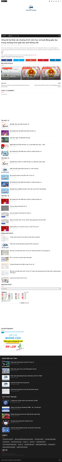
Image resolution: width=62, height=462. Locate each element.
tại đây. (35, 55)
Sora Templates (17, 460)
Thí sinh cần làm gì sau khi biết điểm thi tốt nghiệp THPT (10, 75)
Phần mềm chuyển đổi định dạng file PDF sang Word (24, 244)
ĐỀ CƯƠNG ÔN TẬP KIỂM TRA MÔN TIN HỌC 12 (23, 131)
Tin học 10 (32, 442)
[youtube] (56, 1)
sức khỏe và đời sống (50, 439)
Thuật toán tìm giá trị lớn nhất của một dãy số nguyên (25, 237)
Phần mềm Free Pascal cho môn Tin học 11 (22, 362)
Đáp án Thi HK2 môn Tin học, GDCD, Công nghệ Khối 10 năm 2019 (28, 220)
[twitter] (58, 1)
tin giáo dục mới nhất (28, 45)
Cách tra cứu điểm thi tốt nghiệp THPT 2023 (29, 75)
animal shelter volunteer (9, 447)
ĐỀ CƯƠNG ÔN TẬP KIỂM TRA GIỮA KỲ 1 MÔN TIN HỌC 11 (26, 182)
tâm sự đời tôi (6, 442)
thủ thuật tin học (39, 439)
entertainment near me (41, 444)
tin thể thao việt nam (16, 442)
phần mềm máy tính (41, 442)
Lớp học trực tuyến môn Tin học (18, 278)
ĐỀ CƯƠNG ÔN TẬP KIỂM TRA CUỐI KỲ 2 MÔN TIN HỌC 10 (26, 199)
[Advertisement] (31, 22)
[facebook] (60, 1)
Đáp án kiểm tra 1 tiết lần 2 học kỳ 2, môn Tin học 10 (24, 226)
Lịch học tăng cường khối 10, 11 (18, 206)
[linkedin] (54, 1)
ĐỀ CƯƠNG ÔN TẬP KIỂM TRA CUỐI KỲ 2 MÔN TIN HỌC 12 (26, 151)
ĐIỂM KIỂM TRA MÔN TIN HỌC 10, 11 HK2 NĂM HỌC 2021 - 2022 (27, 144)
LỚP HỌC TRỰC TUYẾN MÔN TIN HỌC (20, 138)
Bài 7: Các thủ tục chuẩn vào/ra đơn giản (21, 257)
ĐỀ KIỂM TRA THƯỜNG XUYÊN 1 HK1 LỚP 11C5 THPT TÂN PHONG (28, 189)
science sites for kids (22, 447)
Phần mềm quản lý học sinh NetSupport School (23, 369)
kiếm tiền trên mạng (29, 444)
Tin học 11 (25, 442)
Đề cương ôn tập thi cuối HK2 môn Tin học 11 (22, 175)
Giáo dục (22, 45)
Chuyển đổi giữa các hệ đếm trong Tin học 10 (22, 264)
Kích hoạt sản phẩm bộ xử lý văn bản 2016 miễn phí (24, 389)
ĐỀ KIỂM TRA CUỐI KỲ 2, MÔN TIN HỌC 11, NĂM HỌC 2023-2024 (27, 162)
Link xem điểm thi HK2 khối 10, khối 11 (20, 213)
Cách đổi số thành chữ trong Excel (20, 382)
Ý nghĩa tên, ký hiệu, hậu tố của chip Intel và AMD (24, 400)
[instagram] (49, 1)
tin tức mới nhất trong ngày (9, 444)
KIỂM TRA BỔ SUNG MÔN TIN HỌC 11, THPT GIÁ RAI (24, 168)
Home (4, 35)
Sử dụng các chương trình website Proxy (22, 421)
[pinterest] (52, 1)
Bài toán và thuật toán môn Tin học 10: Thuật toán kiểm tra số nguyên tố (30, 250)
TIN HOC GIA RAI (4, 460)
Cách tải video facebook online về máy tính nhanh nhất (26, 428)
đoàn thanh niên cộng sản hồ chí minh (24, 439)
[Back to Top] (60, 460)
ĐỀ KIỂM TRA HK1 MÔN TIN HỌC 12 (19, 124)
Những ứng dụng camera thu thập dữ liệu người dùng (25, 414)
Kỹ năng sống (51, 444)
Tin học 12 (20, 444)
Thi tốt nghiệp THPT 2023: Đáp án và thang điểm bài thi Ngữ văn (50, 75)
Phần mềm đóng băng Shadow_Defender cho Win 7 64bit (26, 376)
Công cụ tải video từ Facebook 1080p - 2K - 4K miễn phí (26, 407)
